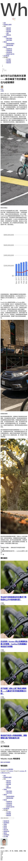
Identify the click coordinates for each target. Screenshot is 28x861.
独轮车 (5, 833)
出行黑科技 (6, 55)
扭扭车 (5, 826)
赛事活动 (8, 35)
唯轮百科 (8, 29)
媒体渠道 (8, 61)
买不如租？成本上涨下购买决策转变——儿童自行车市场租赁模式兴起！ (13, 691)
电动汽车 (5, 829)
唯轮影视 (8, 62)
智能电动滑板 (9, 45)
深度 (7, 33)
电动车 (5, 47)
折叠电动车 (9, 50)
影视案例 (7, 762)
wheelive (11, 771)
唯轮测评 (8, 28)
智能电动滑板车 (10, 43)
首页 (4, 22)
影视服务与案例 (7, 24)
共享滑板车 (6, 834)
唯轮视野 (8, 31)
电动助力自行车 (10, 54)
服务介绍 (3, 762)
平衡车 (5, 36)
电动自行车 (6, 821)
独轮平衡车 (9, 40)
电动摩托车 (9, 48)
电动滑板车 (6, 822)
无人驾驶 (5, 836)
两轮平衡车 (9, 38)
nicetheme (22, 771)
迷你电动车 (9, 52)
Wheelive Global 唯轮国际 (7, 769)
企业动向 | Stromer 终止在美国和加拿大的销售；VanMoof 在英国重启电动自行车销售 (14, 644)
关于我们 (8, 59)
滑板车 (5, 42)
